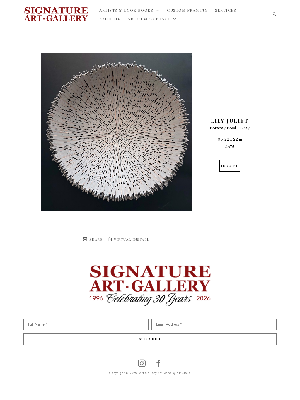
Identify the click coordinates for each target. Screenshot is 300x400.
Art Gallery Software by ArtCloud (165, 373)
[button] (129, 10)
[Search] (275, 14)
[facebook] (158, 363)
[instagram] (142, 363)
